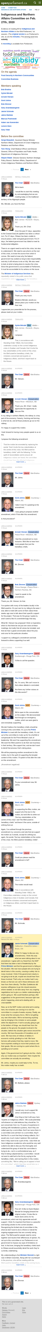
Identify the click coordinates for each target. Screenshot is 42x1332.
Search (4, 1314)
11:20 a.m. (4, 1074)
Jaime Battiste (7, 115)
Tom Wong (5, 149)
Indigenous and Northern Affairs (13, 10)
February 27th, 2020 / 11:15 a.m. (10, 939)
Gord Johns (6, 100)
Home (3, 8)
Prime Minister (7, 966)
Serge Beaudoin (7, 140)
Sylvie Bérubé (6, 93)
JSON (12, 1327)
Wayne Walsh (6, 157)
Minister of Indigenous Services (17, 273)
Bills (23, 1310)
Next (27, 169)
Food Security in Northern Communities (17, 75)
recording (7, 43)
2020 (30, 10)
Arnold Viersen (7, 97)
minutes (16, 36)
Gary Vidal (5, 129)
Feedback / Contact (8, 1323)
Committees (12, 8)
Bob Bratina (6, 89)
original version (18, 34)
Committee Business (9, 79)
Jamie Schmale (7, 111)
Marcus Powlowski (9, 118)
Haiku (4, 1325)
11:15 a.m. (4, 674)
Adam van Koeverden (10, 122)
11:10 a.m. (4, 179)
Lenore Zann (6, 126)
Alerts (4, 1317)
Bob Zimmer (6, 104)
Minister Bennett (27, 1255)
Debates (5, 1310)
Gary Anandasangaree (10, 107)
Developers (5, 1327)
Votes (24, 1312)
